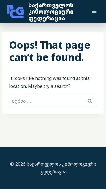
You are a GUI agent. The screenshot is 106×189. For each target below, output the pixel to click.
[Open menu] (94, 11)
